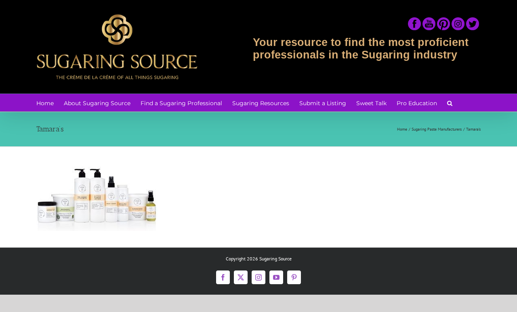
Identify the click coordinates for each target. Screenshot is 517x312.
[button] (449, 102)
